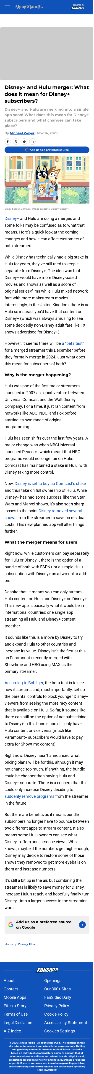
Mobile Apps (15, 997)
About (9, 980)
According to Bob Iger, (25, 682)
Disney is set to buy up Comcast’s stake (50, 483)
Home (9, 944)
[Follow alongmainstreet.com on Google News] (82, 924)
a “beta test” (73, 343)
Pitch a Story (15, 1005)
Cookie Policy (56, 1014)
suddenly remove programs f (31, 796)
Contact (11, 989)
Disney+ (12, 218)
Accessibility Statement (65, 1022)
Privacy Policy (56, 1005)
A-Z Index (12, 1031)
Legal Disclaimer (19, 1022)
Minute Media (26, 1042)
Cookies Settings (59, 1031)
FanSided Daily (57, 997)
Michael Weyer (22, 133)
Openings (52, 980)
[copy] (32, 141)
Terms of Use (16, 1014)
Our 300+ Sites (57, 989)
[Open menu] (7, 7)
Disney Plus (26, 944)
